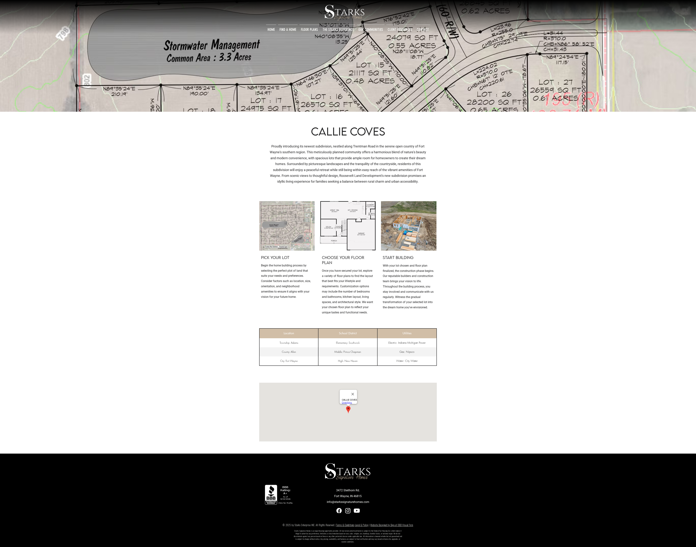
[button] (338, 28)
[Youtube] (356, 510)
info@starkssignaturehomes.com (348, 502)
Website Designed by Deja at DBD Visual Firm (391, 525)
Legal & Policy (361, 525)
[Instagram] (347, 510)
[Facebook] (339, 510)
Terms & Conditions (345, 525)
